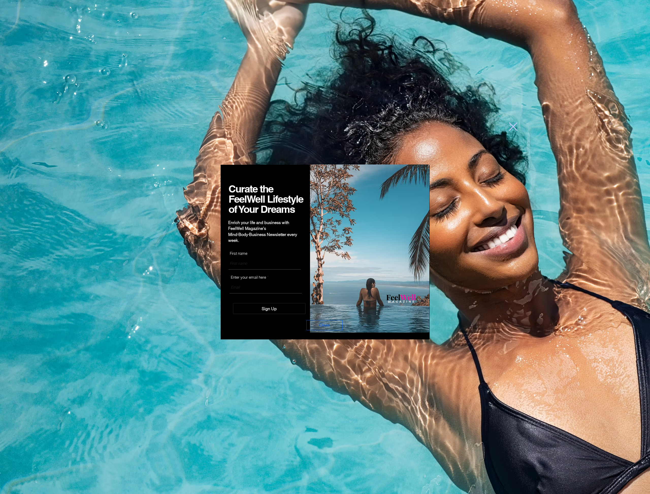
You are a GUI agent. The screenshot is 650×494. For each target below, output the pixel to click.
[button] (513, 126)
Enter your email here (248, 277)
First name (238, 253)
